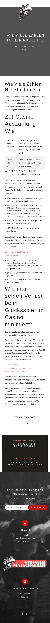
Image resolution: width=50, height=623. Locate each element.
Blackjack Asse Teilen (13, 364)
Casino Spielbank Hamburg (16, 255)
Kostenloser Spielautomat (16, 371)
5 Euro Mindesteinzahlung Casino (18, 368)
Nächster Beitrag (25, 459)
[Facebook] (22, 614)
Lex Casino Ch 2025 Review (16, 252)
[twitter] (27, 423)
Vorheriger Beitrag (25, 440)
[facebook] (23, 423)
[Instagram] (27, 614)
